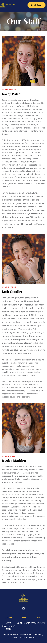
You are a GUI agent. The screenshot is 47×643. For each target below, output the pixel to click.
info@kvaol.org (38, 623)
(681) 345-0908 (23, 623)
